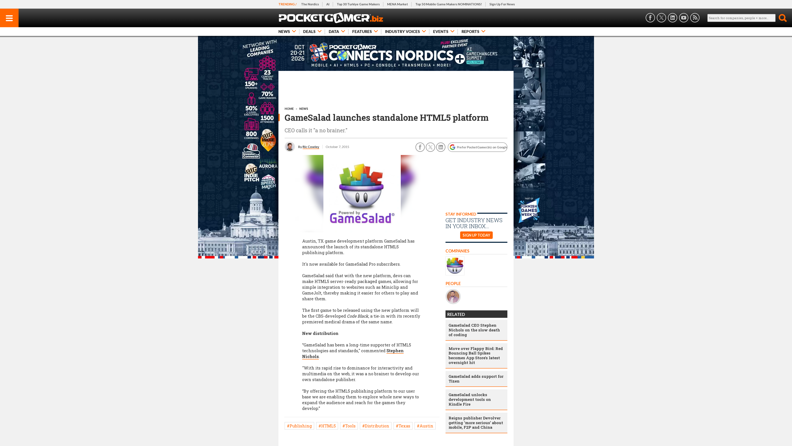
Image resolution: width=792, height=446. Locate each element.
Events (440, 31)
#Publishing (299, 425)
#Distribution (375, 425)
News (284, 31)
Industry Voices (402, 31)
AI (327, 4)
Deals (309, 31)
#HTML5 (327, 425)
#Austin (425, 425)
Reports (470, 31)
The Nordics (310, 4)
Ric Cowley (311, 147)
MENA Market (397, 4)
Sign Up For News (502, 4)
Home (289, 108)
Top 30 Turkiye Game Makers (358, 4)
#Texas (403, 425)
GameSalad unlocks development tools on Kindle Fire (470, 399)
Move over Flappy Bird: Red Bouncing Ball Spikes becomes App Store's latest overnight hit (476, 355)
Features (362, 31)
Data (334, 31)
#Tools (349, 425)
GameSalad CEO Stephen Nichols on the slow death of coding (474, 330)
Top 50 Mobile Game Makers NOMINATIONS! (448, 4)
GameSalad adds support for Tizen (476, 379)
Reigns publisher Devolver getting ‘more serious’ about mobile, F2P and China (476, 422)
